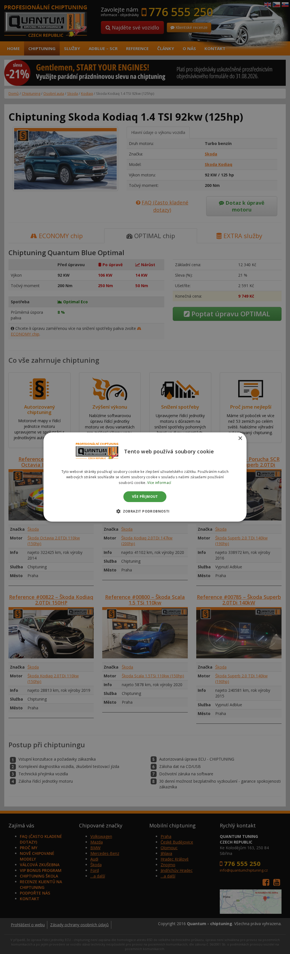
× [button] (240, 438)
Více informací (159, 482)
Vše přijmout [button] (145, 496)
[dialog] (145, 477)
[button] (144, 511)
